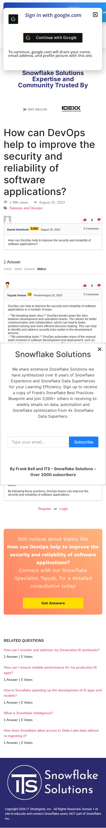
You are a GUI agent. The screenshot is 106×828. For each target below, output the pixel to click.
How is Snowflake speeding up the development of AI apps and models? (53, 693)
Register (44, 509)
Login (63, 509)
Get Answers (53, 603)
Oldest (41, 269)
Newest (29, 269)
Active (8, 269)
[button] (95, 14)
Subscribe (83, 442)
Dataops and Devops (26, 208)
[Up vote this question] (85, 220)
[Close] (99, 349)
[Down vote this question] (99, 220)
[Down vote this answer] (99, 285)
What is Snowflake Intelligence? (28, 713)
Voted (18, 269)
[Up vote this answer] (85, 285)
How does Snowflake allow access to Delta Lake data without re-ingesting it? (51, 733)
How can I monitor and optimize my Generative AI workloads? (52, 650)
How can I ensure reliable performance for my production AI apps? (50, 670)
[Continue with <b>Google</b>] (13, 19)
